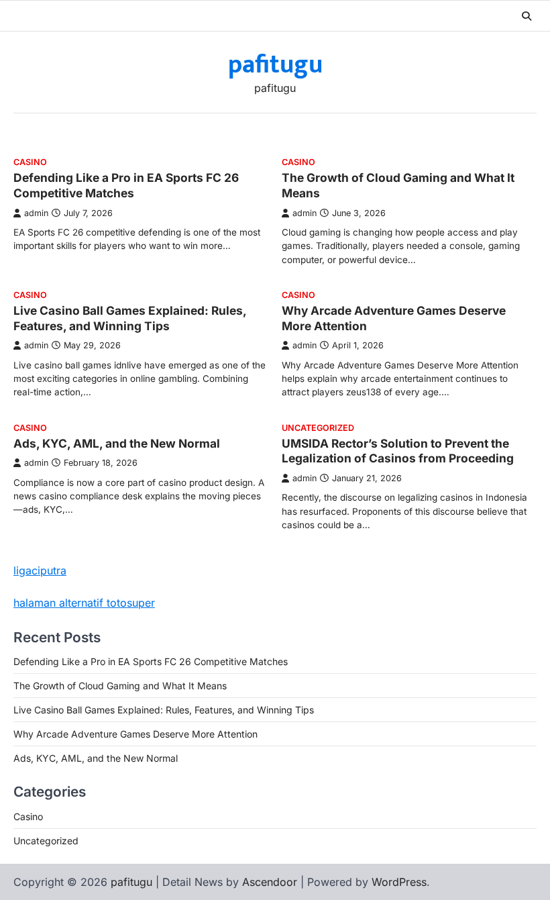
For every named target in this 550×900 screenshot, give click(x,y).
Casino (30, 162)
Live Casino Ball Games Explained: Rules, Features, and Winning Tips (129, 318)
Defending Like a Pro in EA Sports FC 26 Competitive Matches (126, 185)
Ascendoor (269, 882)
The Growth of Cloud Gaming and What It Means (120, 685)
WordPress (399, 882)
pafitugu (275, 65)
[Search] (526, 16)
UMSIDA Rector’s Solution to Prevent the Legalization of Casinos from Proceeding (398, 451)
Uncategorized (318, 428)
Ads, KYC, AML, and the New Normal (116, 443)
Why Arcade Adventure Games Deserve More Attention (135, 734)
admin (36, 213)
